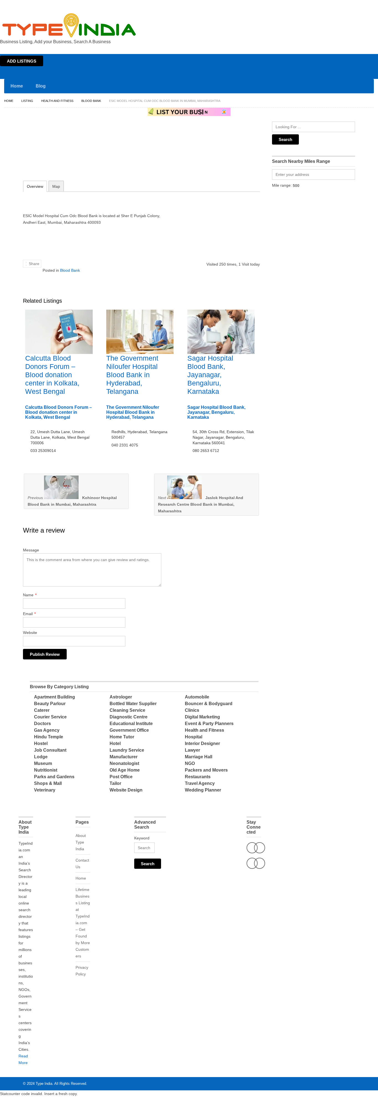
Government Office (129, 730)
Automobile (197, 697)
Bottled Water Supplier (133, 703)
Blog (41, 86)
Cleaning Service (127, 710)
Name (30, 595)
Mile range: (282, 185)
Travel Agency (200, 783)
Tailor (115, 783)
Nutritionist (45, 770)
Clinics (192, 710)
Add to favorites (19, 163)
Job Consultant (50, 750)
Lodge (41, 756)
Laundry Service (127, 750)
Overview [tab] (35, 186)
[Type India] (69, 25)
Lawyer (192, 750)
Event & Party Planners (209, 723)
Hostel (41, 743)
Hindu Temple (48, 736)
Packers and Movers (206, 770)
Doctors (42, 723)
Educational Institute (131, 723)
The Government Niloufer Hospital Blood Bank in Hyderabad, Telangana (132, 374)
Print (48, 163)
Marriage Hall (198, 756)
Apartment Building (54, 697)
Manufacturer (124, 756)
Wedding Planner (203, 790)
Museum (43, 763)
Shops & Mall (48, 783)
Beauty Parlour (50, 703)
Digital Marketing (202, 717)
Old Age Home (125, 770)
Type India (44, 1083)
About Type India (81, 842)
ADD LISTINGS (21, 61)
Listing (27, 100)
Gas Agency (46, 730)
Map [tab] (56, 186)
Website (30, 632)
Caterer (42, 710)
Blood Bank (91, 100)
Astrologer (121, 697)
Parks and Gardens (54, 776)
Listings (339, 5)
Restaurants (198, 776)
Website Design (126, 790)
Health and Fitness (57, 100)
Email (29, 614)
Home (324, 5)
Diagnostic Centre (128, 717)
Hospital (193, 736)
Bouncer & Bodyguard (208, 703)
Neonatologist (124, 763)
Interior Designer (202, 743)
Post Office (121, 776)
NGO (190, 763)
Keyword (141, 838)
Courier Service (50, 717)
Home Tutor (122, 736)
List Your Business (362, 5)
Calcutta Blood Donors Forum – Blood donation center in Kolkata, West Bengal (52, 374)
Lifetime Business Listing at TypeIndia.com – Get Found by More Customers (83, 922)
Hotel (115, 743)
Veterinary (44, 790)
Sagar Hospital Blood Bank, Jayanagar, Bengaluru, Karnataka (210, 374)
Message (31, 550)
